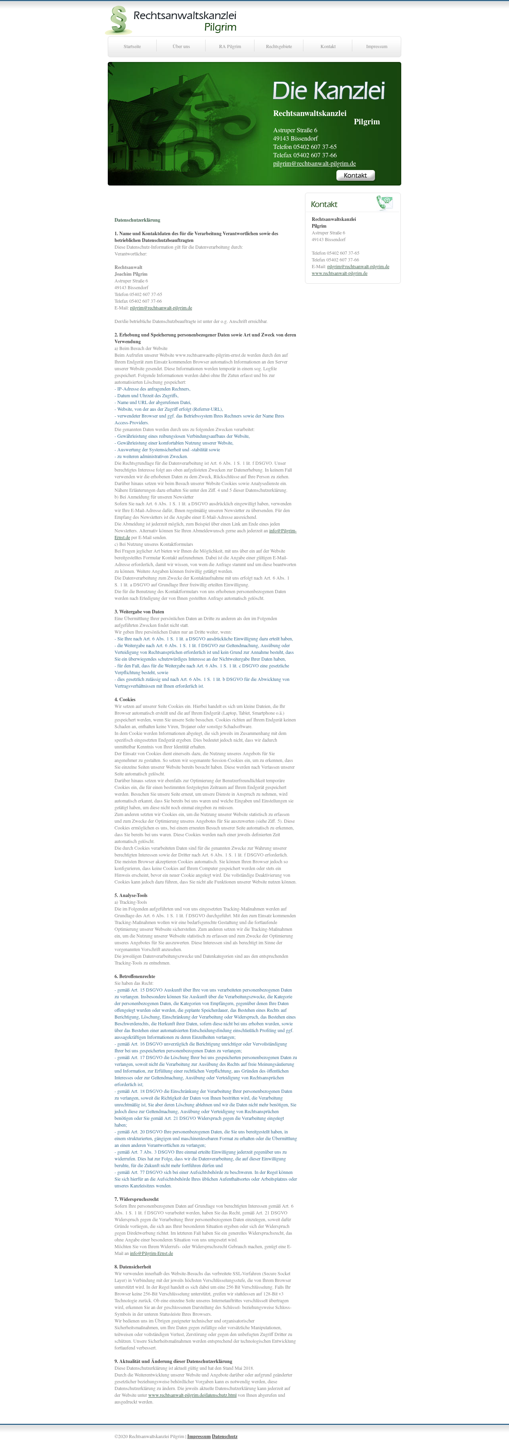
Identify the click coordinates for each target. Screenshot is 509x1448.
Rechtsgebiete (279, 46)
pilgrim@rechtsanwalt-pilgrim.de (314, 163)
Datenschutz (224, 1436)
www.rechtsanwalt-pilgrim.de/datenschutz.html (192, 1395)
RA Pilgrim (230, 46)
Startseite (132, 46)
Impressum (376, 46)
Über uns (181, 46)
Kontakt (328, 46)
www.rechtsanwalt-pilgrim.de (339, 273)
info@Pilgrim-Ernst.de (151, 1253)
